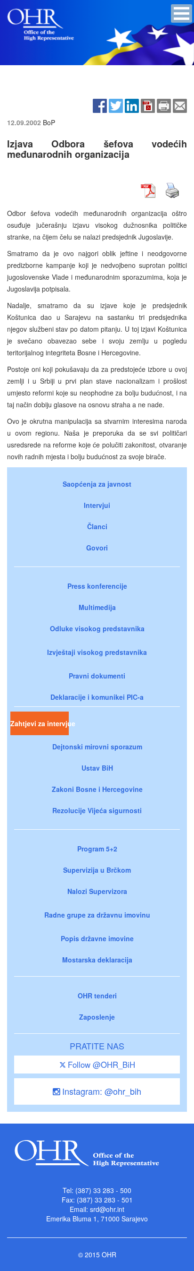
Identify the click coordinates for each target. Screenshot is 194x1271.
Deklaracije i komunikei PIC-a (97, 697)
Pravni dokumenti (97, 675)
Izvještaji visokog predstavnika (97, 652)
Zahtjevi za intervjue (39, 723)
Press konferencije (97, 586)
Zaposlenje (97, 1017)
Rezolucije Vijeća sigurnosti (97, 810)
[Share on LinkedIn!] (132, 105)
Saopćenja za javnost (97, 484)
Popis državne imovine (97, 938)
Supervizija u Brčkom (97, 870)
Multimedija (97, 607)
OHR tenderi (97, 995)
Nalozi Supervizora (97, 891)
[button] (181, 13)
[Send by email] (180, 105)
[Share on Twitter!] (116, 105)
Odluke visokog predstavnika (97, 628)
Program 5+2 (97, 848)
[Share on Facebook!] (100, 105)
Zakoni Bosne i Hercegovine (97, 789)
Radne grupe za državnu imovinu (97, 914)
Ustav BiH (97, 768)
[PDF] (148, 105)
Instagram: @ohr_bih (100, 1091)
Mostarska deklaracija (97, 959)
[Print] (164, 105)
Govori (97, 547)
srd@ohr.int (107, 1209)
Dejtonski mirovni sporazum (97, 746)
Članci (97, 526)
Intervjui (97, 505)
